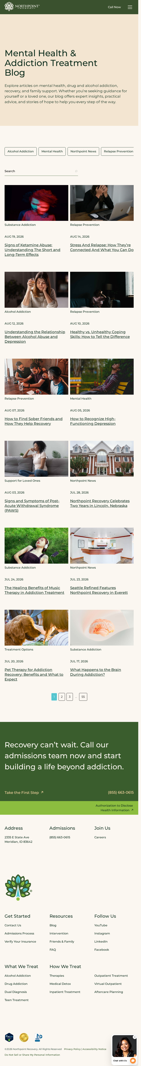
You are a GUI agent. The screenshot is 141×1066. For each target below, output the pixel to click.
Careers (100, 837)
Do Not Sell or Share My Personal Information (32, 1054)
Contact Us (13, 925)
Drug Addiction (16, 983)
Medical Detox (60, 983)
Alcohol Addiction (18, 975)
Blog (53, 925)
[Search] (76, 171)
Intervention (59, 933)
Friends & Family (62, 941)
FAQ (53, 949)
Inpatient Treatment (65, 991)
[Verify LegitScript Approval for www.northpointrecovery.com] (9, 1037)
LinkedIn (101, 941)
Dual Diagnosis (16, 991)
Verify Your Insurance (20, 941)
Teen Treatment (17, 1000)
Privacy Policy (72, 1049)
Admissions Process (19, 933)
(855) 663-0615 (59, 837)
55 (83, 696)
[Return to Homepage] (22, 6)
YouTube (100, 925)
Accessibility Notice (94, 1049)
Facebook (101, 949)
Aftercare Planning (108, 991)
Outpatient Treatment (111, 975)
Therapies (57, 975)
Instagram (102, 933)
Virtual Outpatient (108, 983)
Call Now (114, 7)
